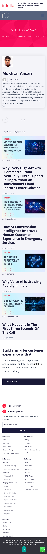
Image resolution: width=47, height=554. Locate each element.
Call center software (10, 317)
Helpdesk (7, 513)
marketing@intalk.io (16, 411)
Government (29, 483)
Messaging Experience (12, 469)
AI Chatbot (8, 507)
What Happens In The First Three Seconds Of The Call (20, 328)
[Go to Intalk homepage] (10, 5)
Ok (24, 549)
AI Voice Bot (8, 476)
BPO (27, 462)
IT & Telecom (30, 476)
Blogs (27, 440)
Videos (27, 443)
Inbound (7, 486)
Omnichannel (8, 510)
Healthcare (29, 469)
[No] (44, 546)
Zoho (5, 526)
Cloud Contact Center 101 (32, 451)
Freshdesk (6, 529)
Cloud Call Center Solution (12, 160)
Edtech (27, 472)
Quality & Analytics (10, 503)
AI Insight (7, 479)
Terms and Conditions (11, 453)
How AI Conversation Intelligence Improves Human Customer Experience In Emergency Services (22, 234)
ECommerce (29, 479)
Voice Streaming (10, 466)
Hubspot (6, 533)
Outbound (7, 490)
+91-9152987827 (14, 406)
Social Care (29, 486)
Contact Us (7, 446)
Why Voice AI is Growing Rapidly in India (21, 283)
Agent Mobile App (10, 500)
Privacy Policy (8, 450)
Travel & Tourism (31, 490)
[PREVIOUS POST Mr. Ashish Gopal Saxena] (5, 120)
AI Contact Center (9, 219)
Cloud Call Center (10, 493)
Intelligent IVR (9, 496)
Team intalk (14, 79)
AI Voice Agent (8, 274)
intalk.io (38, 363)
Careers (6, 443)
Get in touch (12, 381)
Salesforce (7, 522)
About (5, 440)
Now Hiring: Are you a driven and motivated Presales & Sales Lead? (30, 5)
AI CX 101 (28, 446)
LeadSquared (8, 536)
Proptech (28, 466)
